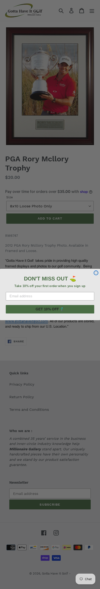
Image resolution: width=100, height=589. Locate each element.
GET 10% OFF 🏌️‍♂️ (50, 309)
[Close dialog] (96, 273)
